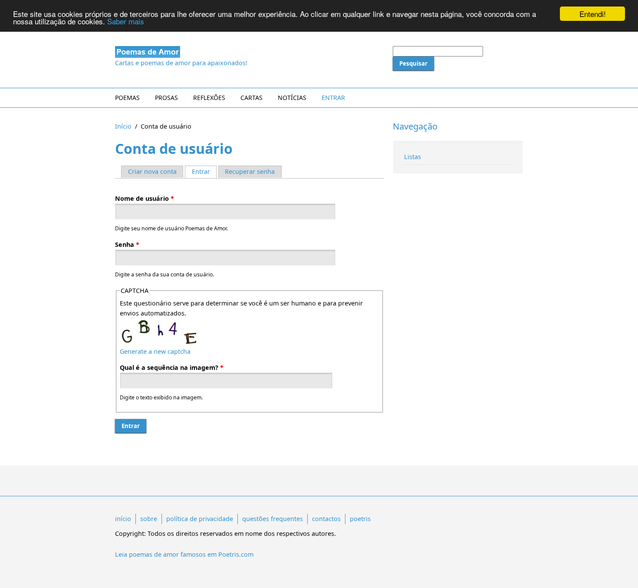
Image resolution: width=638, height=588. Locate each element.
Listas (412, 157)
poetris (360, 519)
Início (123, 126)
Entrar (333, 97)
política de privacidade (199, 519)
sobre (148, 519)
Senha (127, 244)
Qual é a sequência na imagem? (172, 367)
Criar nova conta (152, 171)
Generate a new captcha (155, 351)
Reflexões (209, 97)
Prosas (166, 97)
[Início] (249, 52)
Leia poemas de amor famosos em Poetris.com (184, 554)
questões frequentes (272, 519)
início (123, 519)
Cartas (251, 97)
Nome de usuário (144, 198)
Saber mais (125, 21)
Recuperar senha (250, 171)
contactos (326, 519)
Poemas (127, 97)
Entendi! (592, 13)
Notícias (292, 97)
